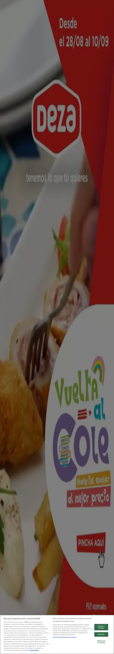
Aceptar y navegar (101, 627)
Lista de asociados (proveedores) (64, 637)
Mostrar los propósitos (101, 641)
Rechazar (101, 634)
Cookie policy (34, 650)
